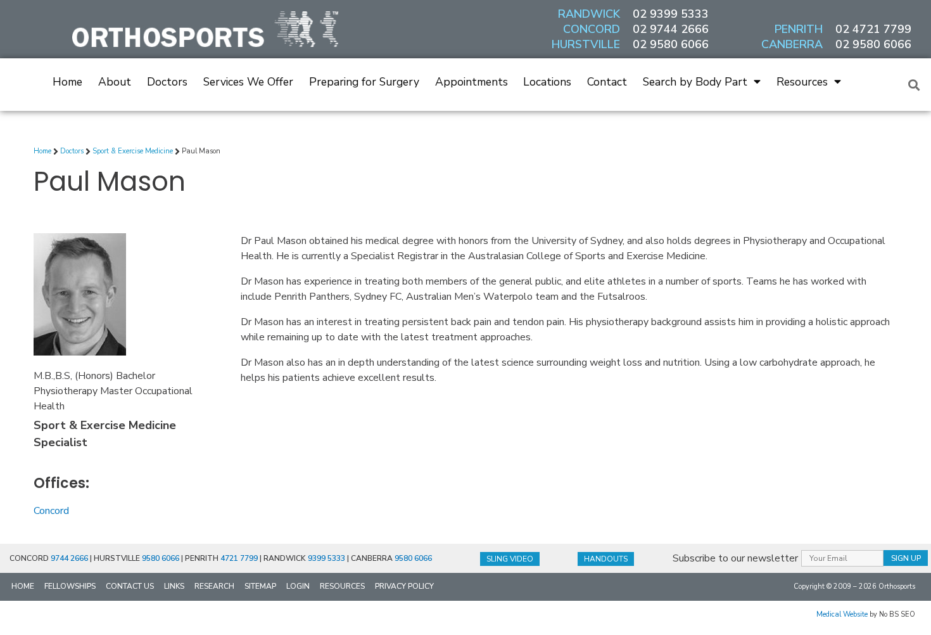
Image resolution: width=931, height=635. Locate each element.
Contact (607, 81)
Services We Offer (248, 81)
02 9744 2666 (671, 29)
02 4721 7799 (873, 29)
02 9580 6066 (671, 44)
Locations (547, 81)
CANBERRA (792, 44)
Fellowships (70, 586)
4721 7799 (239, 558)
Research (214, 586)
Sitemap (260, 586)
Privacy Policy (404, 586)
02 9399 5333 (671, 14)
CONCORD (591, 29)
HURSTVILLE (586, 44)
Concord (51, 511)
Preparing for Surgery (364, 81)
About (114, 81)
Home (67, 81)
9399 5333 (326, 558)
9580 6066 (160, 558)
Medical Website (842, 614)
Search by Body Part (695, 81)
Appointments (471, 81)
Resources (802, 81)
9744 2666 (69, 558)
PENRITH (799, 29)
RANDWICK (589, 14)
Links (174, 586)
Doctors (167, 81)
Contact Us (130, 586)
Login (298, 586)
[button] (914, 84)
